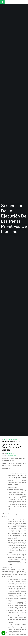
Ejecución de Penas (12, 455)
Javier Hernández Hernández (11, 439)
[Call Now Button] (3, 633)
